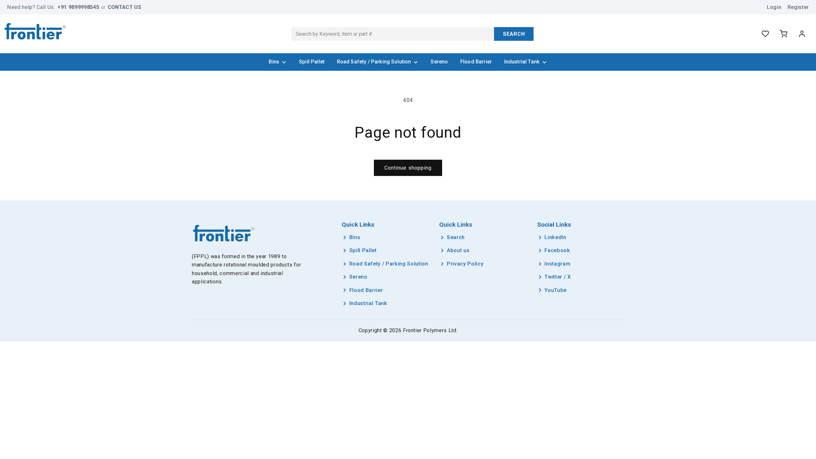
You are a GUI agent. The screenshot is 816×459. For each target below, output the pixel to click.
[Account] (802, 34)
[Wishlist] (765, 34)
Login (774, 7)
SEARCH (514, 34)
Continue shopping (408, 168)
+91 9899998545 (78, 7)
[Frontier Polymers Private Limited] (35, 32)
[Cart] (783, 34)
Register (798, 7)
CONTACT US (124, 7)
